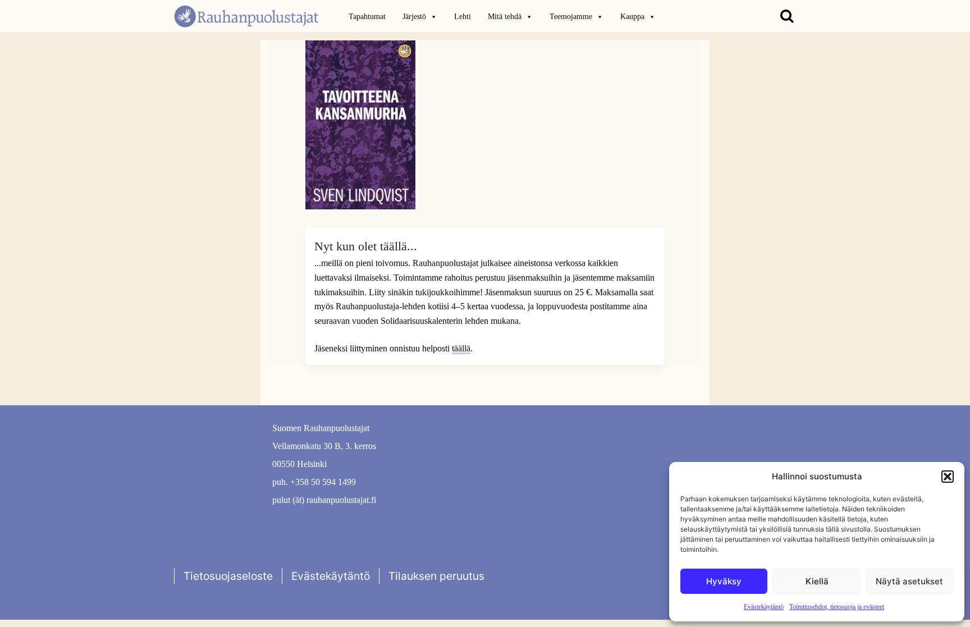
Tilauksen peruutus (436, 576)
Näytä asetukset (909, 581)
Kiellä (817, 581)
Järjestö (414, 16)
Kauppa (632, 16)
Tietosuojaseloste (228, 576)
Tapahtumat (367, 16)
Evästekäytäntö (764, 607)
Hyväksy (724, 581)
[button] (947, 476)
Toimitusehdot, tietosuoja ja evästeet (836, 607)
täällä (461, 348)
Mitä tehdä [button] (504, 16)
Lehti (462, 16)
